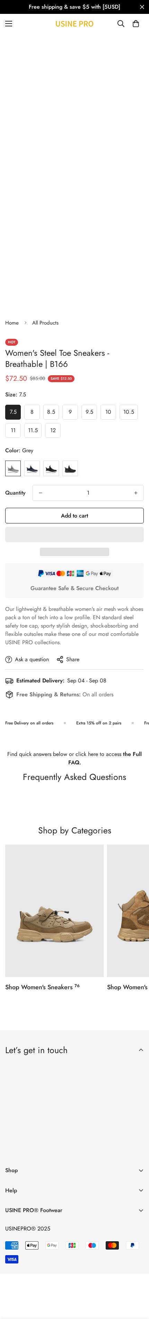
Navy (32, 468)
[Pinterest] (13, 1149)
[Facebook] (34, 1149)
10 (110, 414)
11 (16, 432)
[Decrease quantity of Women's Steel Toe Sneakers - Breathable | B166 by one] (40, 493)
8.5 (53, 414)
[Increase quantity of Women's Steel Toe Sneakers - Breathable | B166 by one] (135, 493)
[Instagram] (54, 1149)
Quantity (15, 493)
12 (55, 432)
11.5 (35, 432)
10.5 (130, 414)
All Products (45, 323)
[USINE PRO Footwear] (74, 24)
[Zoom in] (125, 151)
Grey (13, 468)
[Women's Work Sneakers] (54, 911)
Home (12, 323)
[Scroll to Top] (136, 1282)
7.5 (15, 414)
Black (70, 468)
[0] (136, 24)
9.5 (91, 414)
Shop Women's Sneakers (42, 987)
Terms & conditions (76, 1131)
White (51, 468)
